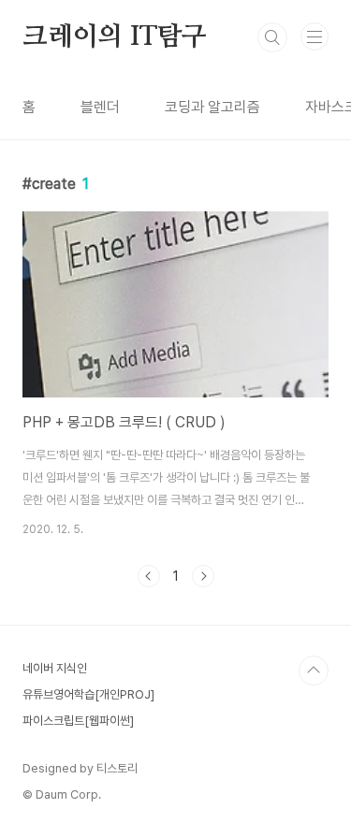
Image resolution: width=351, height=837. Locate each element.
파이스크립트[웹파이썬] (78, 721)
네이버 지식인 (54, 668)
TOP (314, 670)
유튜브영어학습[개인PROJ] (88, 694)
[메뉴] (314, 36)
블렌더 (100, 107)
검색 (272, 37)
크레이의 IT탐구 (114, 37)
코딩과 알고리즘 (212, 107)
